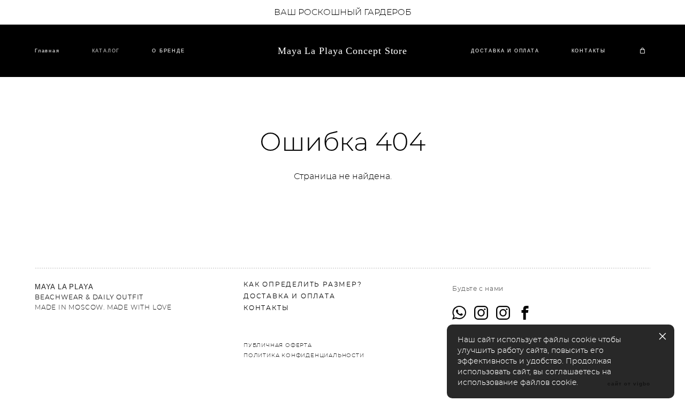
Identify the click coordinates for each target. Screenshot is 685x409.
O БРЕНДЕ (168, 50)
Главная (47, 50)
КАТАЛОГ (106, 50)
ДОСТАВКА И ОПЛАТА (505, 50)
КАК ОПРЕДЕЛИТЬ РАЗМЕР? (302, 284)
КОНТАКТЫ (589, 50)
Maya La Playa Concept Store (342, 51)
